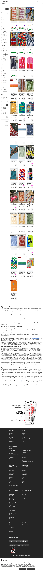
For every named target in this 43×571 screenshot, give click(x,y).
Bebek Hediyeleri (12, 498)
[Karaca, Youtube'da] (16, 541)
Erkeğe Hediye (11, 518)
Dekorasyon (11, 531)
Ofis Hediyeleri (11, 501)
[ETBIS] (11, 550)
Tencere (23, 478)
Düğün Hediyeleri (12, 505)
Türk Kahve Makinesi (25, 484)
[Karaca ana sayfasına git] (13, 537)
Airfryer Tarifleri (11, 527)
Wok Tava (10, 481)
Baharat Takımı (11, 486)
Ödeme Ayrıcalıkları (25, 524)
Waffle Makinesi (24, 474)
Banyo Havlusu (24, 495)
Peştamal (23, 498)
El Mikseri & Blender (25, 471)
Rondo (23, 481)
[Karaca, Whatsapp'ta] (25, 541)
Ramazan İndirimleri (12, 513)
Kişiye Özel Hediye (12, 506)
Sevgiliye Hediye (12, 495)
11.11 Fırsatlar (11, 520)
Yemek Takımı (11, 469)
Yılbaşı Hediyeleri (12, 510)
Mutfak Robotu (24, 473)
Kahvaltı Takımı (11, 470)
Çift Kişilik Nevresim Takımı (13, 485)
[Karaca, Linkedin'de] (23, 541)
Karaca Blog (11, 524)
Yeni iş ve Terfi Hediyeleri (13, 503)
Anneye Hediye (11, 492)
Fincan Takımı (11, 473)
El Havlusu (23, 492)
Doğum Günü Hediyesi (12, 502)
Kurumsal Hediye (11, 499)
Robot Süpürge (24, 469)
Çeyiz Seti (11, 507)
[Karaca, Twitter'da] (18, 541)
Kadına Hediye (11, 517)
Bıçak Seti (11, 477)
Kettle (23, 477)
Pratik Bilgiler (11, 528)
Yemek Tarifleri (11, 526)
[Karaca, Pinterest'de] (21, 541)
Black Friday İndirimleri (12, 514)
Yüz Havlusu (24, 494)
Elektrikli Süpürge (25, 470)
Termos (10, 488)
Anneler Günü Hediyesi (12, 509)
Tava (23, 482)
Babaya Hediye (11, 494)
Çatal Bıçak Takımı (12, 471)
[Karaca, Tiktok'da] (14, 541)
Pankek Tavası (11, 482)
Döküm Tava (11, 478)
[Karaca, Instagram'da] (12, 541)
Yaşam (10, 530)
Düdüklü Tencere (11, 474)
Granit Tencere (11, 484)
